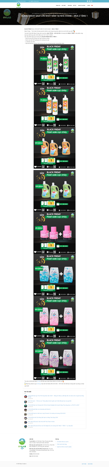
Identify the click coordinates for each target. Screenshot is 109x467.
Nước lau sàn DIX (54, 13)
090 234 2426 (22, 1)
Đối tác (74, 5)
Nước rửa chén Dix (63, 13)
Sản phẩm (70, 5)
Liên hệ (88, 5)
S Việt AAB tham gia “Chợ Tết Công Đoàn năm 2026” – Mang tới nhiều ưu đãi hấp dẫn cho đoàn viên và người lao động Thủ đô (56, 396)
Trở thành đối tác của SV (62, 441)
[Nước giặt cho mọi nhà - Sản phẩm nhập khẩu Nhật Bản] (22, 5)
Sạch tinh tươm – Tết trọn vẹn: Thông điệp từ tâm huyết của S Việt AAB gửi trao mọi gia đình (49, 401)
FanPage (39, 383)
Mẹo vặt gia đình (81, 5)
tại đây (38, 381)
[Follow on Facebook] (22, 448)
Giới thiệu (64, 5)
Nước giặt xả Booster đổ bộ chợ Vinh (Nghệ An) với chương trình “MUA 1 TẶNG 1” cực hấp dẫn (50, 425)
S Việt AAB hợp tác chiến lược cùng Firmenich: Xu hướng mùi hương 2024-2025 (46, 413)
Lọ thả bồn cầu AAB (44, 13)
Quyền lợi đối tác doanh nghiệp (64, 446)
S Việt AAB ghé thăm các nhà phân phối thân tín (39, 409)
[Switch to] (92, 5)
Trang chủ (58, 5)
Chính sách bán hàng (62, 444)
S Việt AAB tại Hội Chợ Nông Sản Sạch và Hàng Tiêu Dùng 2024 (43, 417)
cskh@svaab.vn (35, 1)
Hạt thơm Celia (35, 13)
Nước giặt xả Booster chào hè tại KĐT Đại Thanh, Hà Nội (41, 421)
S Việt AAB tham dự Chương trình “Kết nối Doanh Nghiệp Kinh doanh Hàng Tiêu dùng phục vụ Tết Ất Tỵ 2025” (53, 405)
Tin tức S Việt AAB (72, 13)
